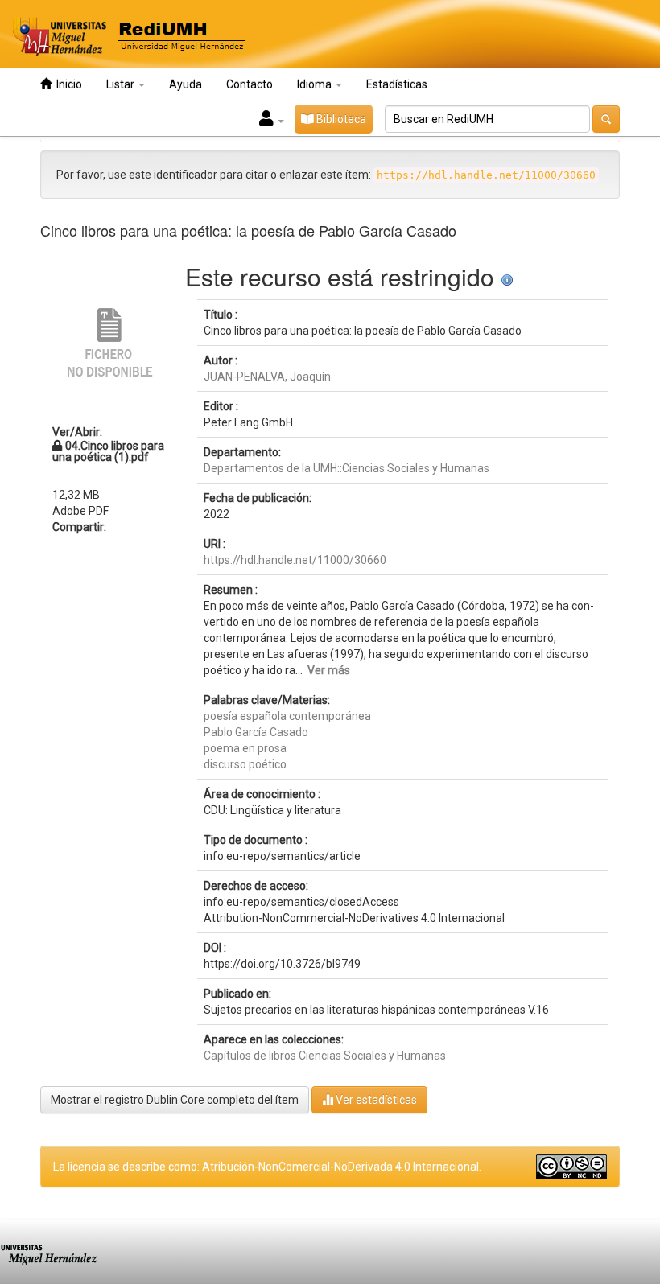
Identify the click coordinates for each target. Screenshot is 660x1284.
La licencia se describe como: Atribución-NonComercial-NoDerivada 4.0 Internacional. (267, 1166)
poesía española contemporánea (287, 716)
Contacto (249, 84)
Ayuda (185, 84)
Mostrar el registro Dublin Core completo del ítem (175, 1099)
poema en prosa (245, 748)
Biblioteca (340, 119)
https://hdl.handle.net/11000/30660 (295, 560)
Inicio (67, 84)
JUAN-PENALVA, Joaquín (267, 376)
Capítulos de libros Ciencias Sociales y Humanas (325, 1055)
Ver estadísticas (375, 1099)
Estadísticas (396, 84)
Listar (121, 84)
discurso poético (245, 764)
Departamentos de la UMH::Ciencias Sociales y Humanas (346, 468)
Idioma (315, 84)
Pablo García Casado (256, 732)
